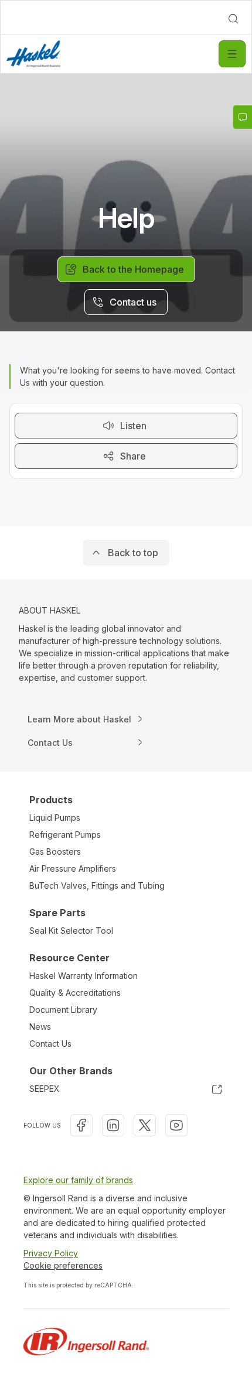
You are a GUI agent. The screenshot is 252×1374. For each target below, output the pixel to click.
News (40, 1027)
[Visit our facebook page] (81, 1125)
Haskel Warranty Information (83, 976)
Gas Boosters (55, 851)
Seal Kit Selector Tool (71, 931)
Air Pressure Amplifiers (72, 868)
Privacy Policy (50, 1253)
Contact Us (50, 1044)
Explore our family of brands (78, 1180)
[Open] (232, 53)
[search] (233, 18)
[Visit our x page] (145, 1125)
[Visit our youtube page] (176, 1125)
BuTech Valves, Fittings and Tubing (97, 885)
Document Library (63, 1010)
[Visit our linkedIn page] (113, 1125)
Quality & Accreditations (75, 993)
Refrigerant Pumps (65, 835)
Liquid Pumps (54, 818)
